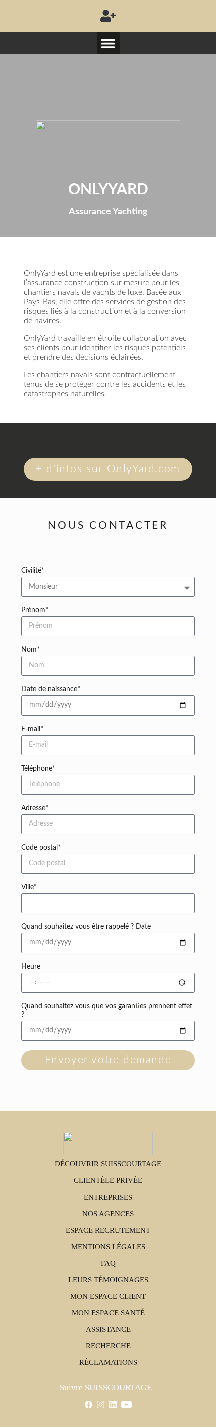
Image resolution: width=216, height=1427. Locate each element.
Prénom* (34, 610)
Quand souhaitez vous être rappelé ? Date (86, 926)
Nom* (30, 649)
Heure (30, 966)
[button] (108, 15)
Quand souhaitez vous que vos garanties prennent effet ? (106, 1010)
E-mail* (32, 729)
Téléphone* (38, 768)
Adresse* (34, 808)
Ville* (29, 887)
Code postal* (41, 847)
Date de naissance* (50, 689)
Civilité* (32, 570)
